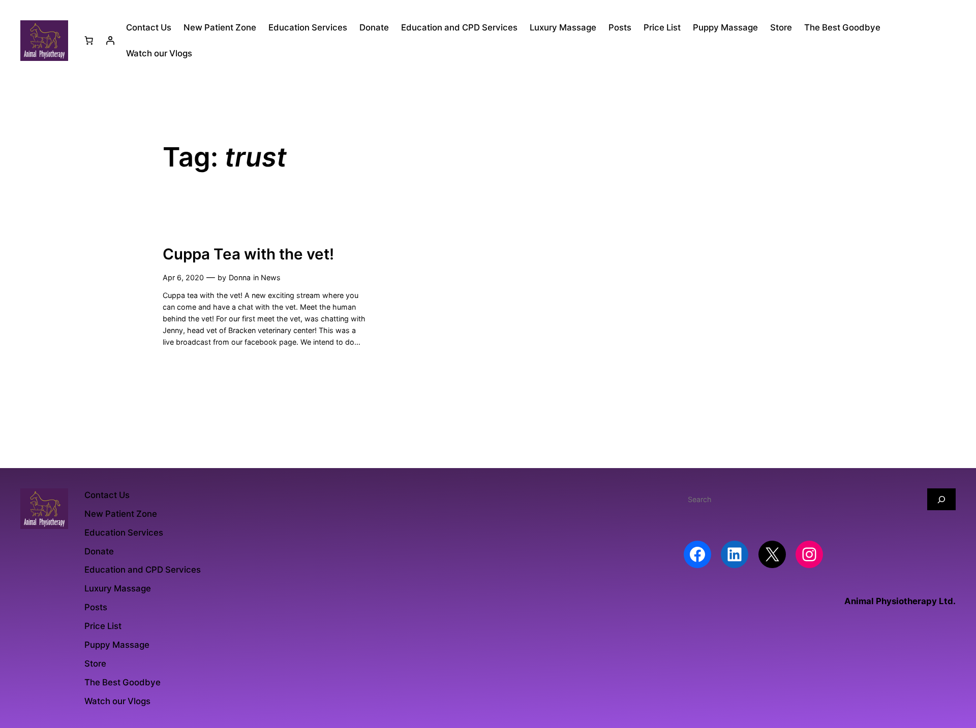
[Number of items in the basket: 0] (89, 40)
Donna (240, 277)
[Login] (110, 40)
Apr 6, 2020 (183, 277)
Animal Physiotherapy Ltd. (900, 601)
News (271, 277)
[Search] (941, 499)
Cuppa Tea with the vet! (248, 254)
